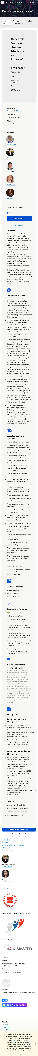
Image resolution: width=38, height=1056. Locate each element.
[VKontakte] (3, 1000)
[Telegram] (6, 1000)
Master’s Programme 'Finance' (17, 10)
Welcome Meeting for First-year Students (23, 22)
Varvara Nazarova (7, 867)
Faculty (6, 842)
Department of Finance (14, 111)
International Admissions (19, 829)
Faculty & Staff (6, 1027)
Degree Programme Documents (14, 845)
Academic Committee (11, 851)
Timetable (7, 848)
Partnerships (5, 1024)
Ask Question (19, 225)
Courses (6, 840)
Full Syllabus (19, 218)
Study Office (6, 889)
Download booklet (19, 834)
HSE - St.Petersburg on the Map (11, 1030)
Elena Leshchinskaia (7, 882)
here (15, 1040)
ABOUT (5, 1021)
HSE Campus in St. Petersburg (14, 2)
